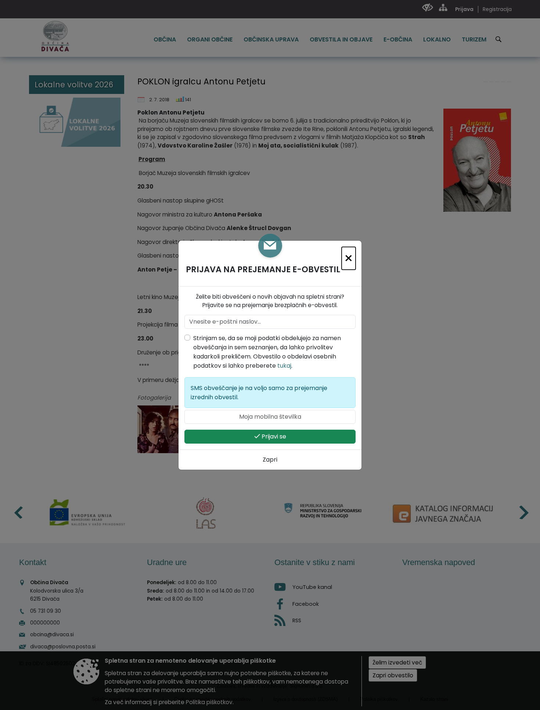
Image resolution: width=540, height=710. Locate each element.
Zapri (270, 459)
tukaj (284, 365)
